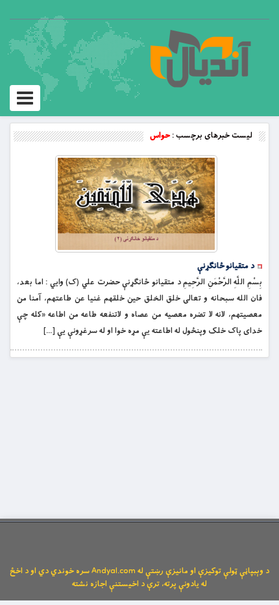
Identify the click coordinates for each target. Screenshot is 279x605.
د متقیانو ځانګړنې (225, 266)
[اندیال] (200, 58)
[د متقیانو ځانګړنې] (136, 204)
